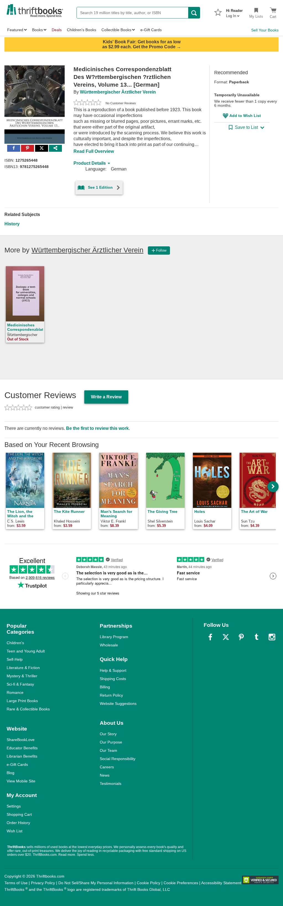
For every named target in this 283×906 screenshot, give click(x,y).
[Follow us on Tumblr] (256, 637)
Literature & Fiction (23, 667)
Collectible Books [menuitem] (116, 30)
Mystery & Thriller (22, 676)
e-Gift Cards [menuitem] (151, 30)
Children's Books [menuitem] (81, 30)
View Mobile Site (21, 781)
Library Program (114, 637)
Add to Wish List (245, 115)
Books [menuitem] (37, 30)
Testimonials (110, 783)
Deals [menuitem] (57, 30)
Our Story (108, 734)
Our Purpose (111, 742)
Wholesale (109, 645)
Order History (18, 822)
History (12, 224)
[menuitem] (234, 11)
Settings (14, 806)
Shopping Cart (19, 814)
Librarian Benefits (22, 756)
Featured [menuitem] (15, 30)
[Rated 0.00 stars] (87, 103)
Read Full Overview (94, 151)
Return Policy (111, 695)
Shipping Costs (113, 678)
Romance (15, 692)
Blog (10, 773)
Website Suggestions (118, 703)
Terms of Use (16, 883)
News (104, 775)
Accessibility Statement (221, 883)
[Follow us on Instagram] (272, 637)
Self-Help (15, 659)
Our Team (108, 750)
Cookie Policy (148, 883)
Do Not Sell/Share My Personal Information (95, 883)
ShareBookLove (21, 739)
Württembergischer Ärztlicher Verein (118, 92)
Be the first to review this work (97, 428)
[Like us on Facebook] (210, 637)
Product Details (90, 163)
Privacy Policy (43, 883)
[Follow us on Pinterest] (241, 637)
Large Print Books (22, 701)
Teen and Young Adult (26, 651)
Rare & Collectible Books (28, 709)
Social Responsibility (117, 758)
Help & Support (113, 670)
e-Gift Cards (17, 764)
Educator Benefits (22, 748)
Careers (107, 767)
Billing (105, 687)
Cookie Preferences (181, 883)
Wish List (14, 831)
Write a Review (106, 397)
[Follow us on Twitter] (225, 637)
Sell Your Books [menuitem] (265, 30)
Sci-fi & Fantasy (20, 684)
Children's (15, 643)
